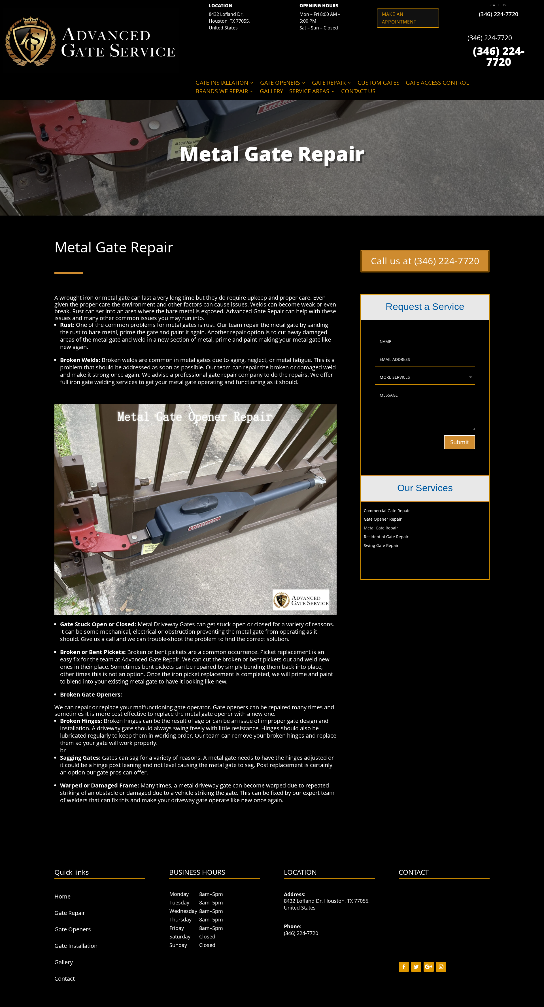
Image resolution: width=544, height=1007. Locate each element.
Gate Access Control (437, 83)
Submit (459, 442)
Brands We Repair (222, 92)
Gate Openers (280, 83)
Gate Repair (329, 83)
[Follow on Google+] (429, 967)
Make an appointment (399, 18)
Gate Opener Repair (383, 519)
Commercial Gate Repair (387, 510)
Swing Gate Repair (381, 545)
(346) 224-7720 (498, 14)
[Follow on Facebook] (404, 967)
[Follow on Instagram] (441, 967)
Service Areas (309, 92)
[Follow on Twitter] (416, 967)
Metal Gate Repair (381, 528)
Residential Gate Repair (386, 536)
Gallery (271, 92)
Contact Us (358, 92)
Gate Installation (222, 83)
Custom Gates (379, 83)
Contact (64, 978)
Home (62, 896)
